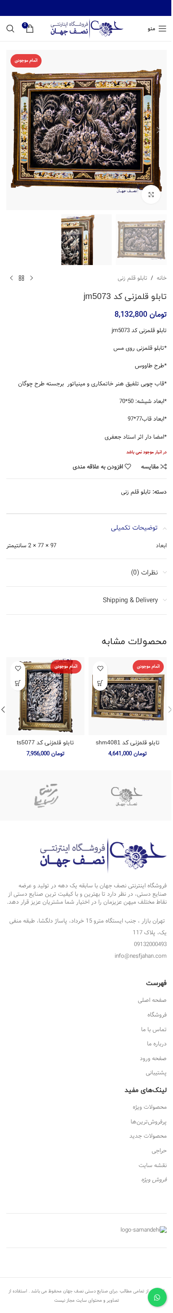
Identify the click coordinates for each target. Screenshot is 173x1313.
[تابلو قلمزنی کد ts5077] (45, 696)
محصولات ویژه (150, 1107)
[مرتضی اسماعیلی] (46, 795)
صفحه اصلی (152, 1000)
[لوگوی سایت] (87, 28)
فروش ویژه (154, 1179)
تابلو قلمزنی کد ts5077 (45, 743)
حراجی (159, 1150)
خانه (162, 278)
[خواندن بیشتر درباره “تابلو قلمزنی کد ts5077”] (17, 683)
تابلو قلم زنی (132, 278)
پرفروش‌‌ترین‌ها (149, 1121)
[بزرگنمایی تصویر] (151, 194)
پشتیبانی (156, 1072)
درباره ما (157, 1043)
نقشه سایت (153, 1165)
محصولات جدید (148, 1136)
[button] (158, 130)
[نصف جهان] (126, 795)
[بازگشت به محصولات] (21, 278)
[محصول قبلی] (31, 278)
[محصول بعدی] (11, 278)
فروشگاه (157, 1014)
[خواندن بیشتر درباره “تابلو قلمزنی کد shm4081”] (100, 683)
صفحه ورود (153, 1058)
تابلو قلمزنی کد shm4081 (128, 743)
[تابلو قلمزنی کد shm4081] (128, 696)
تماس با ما (154, 1029)
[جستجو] (10, 28)
